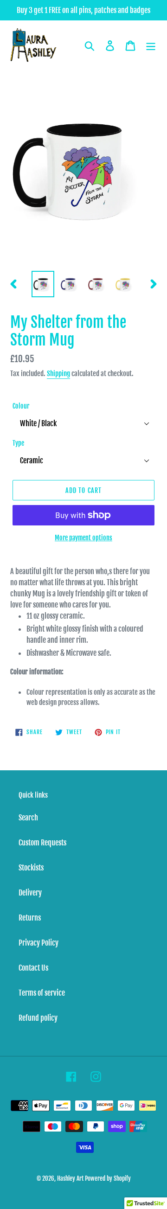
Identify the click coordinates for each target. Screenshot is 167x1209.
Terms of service (42, 993)
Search (28, 817)
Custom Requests (42, 842)
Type (18, 443)
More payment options (83, 538)
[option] (43, 284)
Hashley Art (70, 1178)
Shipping (58, 373)
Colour (21, 406)
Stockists (31, 867)
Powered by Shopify (108, 1178)
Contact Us (33, 967)
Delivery (30, 892)
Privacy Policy (38, 942)
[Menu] (151, 45)
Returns (30, 917)
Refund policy (38, 1018)
